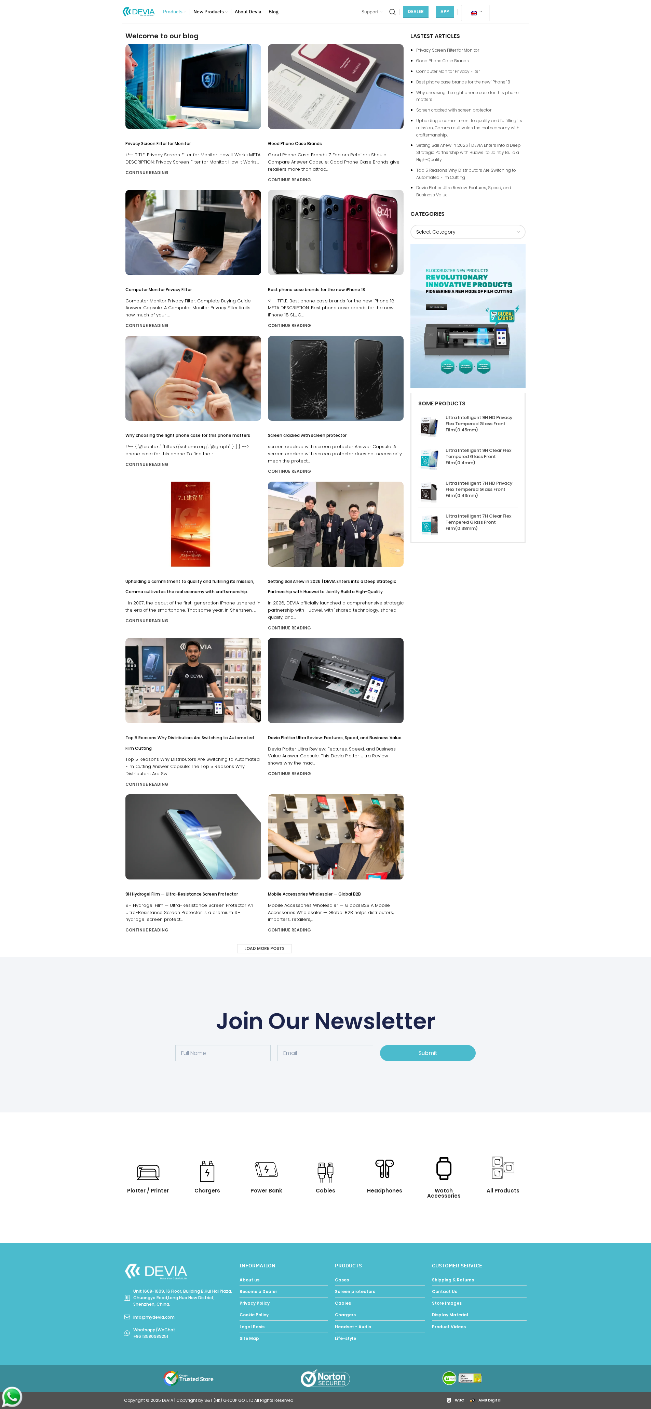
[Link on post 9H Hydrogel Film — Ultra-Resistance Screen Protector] (193, 836)
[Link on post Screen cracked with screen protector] (336, 378)
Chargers (207, 1190)
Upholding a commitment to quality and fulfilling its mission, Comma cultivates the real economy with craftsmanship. (469, 128)
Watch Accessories (444, 1193)
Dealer (416, 11)
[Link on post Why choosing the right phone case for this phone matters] (193, 378)
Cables (325, 1190)
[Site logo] (139, 11)
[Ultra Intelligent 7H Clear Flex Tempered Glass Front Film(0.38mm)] (429, 524)
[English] (474, 13)
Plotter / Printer (148, 1190)
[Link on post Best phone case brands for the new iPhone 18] (336, 232)
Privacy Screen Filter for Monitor (158, 143)
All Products (503, 1190)
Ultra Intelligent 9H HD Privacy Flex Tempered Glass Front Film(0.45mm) (479, 424)
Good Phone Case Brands (295, 143)
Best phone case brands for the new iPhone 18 (316, 289)
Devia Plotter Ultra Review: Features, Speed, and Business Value (335, 738)
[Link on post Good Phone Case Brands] (336, 86)
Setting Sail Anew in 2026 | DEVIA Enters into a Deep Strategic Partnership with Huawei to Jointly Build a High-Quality (468, 152)
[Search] (392, 12)
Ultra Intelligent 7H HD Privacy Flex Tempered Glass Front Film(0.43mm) (479, 489)
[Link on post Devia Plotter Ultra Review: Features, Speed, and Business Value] (336, 680)
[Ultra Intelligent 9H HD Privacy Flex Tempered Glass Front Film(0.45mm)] (429, 426)
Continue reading (146, 172)
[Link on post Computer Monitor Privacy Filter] (193, 232)
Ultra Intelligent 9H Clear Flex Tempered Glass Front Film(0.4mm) (478, 456)
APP (444, 11)
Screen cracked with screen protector (307, 435)
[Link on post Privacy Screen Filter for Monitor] (193, 86)
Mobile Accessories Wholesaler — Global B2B (314, 894)
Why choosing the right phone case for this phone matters (187, 435)
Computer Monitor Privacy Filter (158, 289)
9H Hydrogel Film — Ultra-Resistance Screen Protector (181, 894)
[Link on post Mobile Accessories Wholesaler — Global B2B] (336, 836)
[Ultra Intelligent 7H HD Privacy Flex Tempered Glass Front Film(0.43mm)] (429, 491)
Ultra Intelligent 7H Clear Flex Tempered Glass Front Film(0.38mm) (478, 522)
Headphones (384, 1190)
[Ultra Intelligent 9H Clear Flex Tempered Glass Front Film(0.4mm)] (429, 458)
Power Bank (266, 1190)
